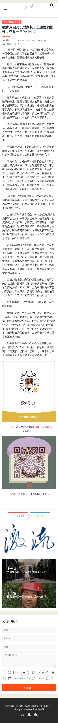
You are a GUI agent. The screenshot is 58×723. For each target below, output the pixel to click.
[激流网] (29, 6)
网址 (6, 646)
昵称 (7, 630)
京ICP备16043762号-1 (42, 705)
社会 (8, 40)
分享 (41, 515)
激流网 (9, 43)
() (20, 515)
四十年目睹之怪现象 (12, 22)
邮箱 (7, 638)
